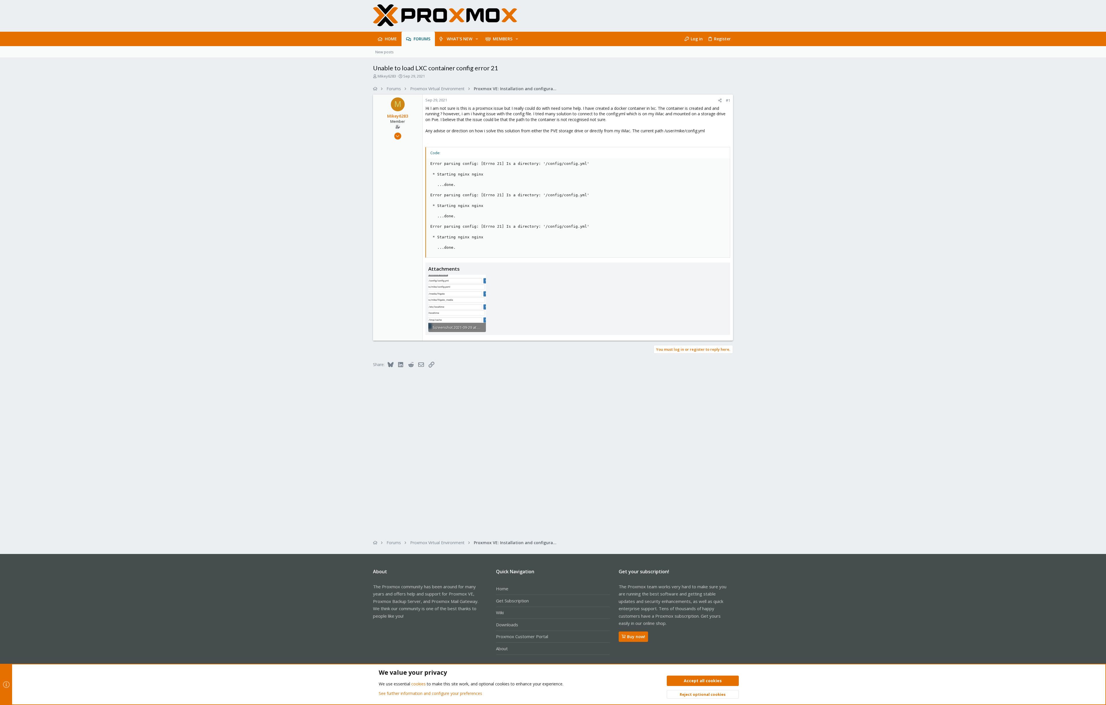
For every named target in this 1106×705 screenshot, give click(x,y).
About (502, 648)
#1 (728, 100)
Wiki (500, 612)
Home (502, 588)
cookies (418, 684)
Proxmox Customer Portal (522, 636)
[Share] (720, 100)
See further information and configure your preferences (430, 693)
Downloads (507, 624)
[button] (477, 39)
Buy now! (636, 636)
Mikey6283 (387, 76)
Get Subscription (512, 601)
